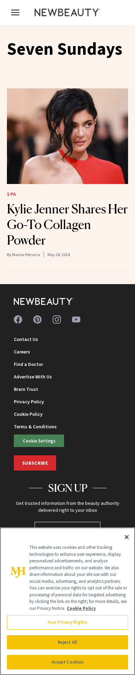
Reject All (67, 642)
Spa (12, 194)
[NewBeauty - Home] (67, 12)
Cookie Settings (39, 441)
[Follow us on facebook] (18, 319)
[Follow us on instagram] (57, 319)
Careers (22, 352)
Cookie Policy (28, 414)
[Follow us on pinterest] (37, 319)
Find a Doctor (28, 364)
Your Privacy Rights (67, 622)
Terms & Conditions (35, 426)
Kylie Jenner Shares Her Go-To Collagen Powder (67, 224)
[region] (67, 601)
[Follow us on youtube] (76, 319)
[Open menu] (15, 12)
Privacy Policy (29, 401)
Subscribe (35, 463)
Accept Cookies (68, 662)
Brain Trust (26, 389)
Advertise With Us (33, 377)
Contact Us (26, 339)
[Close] (126, 537)
